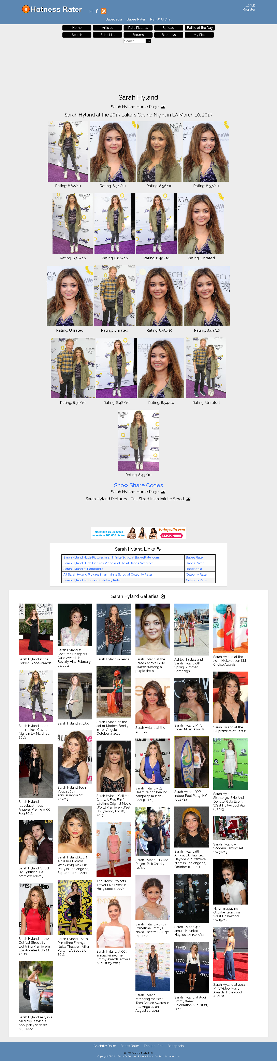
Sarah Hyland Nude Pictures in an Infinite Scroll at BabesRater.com (111, 557)
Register (249, 9)
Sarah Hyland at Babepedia (83, 569)
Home (77, 28)
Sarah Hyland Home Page (135, 106)
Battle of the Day (200, 28)
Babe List (107, 35)
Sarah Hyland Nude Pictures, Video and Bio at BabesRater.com (108, 563)
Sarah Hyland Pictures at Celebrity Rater (92, 580)
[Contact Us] (91, 12)
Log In (250, 5)
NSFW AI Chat (161, 19)
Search (77, 35)
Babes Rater (136, 19)
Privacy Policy (145, 1056)
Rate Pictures (138, 28)
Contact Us (161, 1056)
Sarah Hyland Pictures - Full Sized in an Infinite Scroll (135, 498)
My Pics (199, 35)
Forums (138, 35)
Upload (168, 28)
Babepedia (114, 19)
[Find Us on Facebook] (97, 12)
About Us (174, 1056)
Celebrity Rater (196, 574)
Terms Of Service (127, 1056)
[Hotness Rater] (53, 12)
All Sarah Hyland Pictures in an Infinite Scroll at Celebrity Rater (107, 574)
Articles (107, 28)
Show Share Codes (138, 485)
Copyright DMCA (106, 1056)
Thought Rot (153, 1046)
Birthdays (169, 35)
